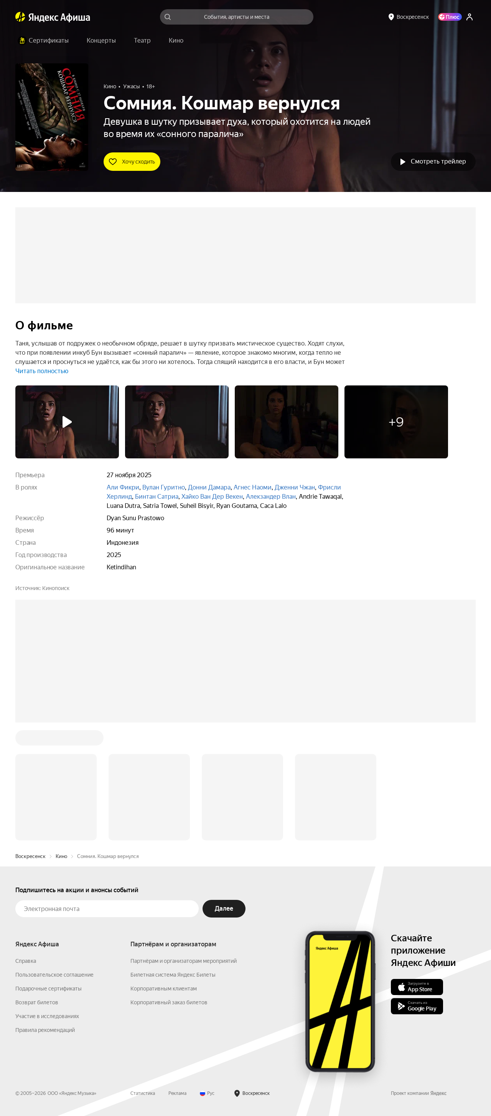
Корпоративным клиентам (163, 988)
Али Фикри (123, 487)
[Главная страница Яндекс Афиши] (20, 17)
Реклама (177, 1093)
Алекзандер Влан (271, 496)
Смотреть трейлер (438, 161)
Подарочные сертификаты (48, 988)
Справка (25, 961)
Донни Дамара (209, 487)
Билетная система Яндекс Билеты (173, 975)
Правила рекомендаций (45, 1030)
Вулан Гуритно (163, 487)
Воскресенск (30, 856)
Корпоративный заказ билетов (169, 1002)
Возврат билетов (36, 1002)
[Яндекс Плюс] (450, 17)
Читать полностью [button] (41, 371)
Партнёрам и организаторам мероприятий (183, 961)
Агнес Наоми (253, 487)
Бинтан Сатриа (156, 496)
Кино (61, 856)
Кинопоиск (55, 588)
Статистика (142, 1093)
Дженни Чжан (295, 487)
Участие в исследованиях (47, 1016)
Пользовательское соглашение (54, 975)
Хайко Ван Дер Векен (212, 496)
